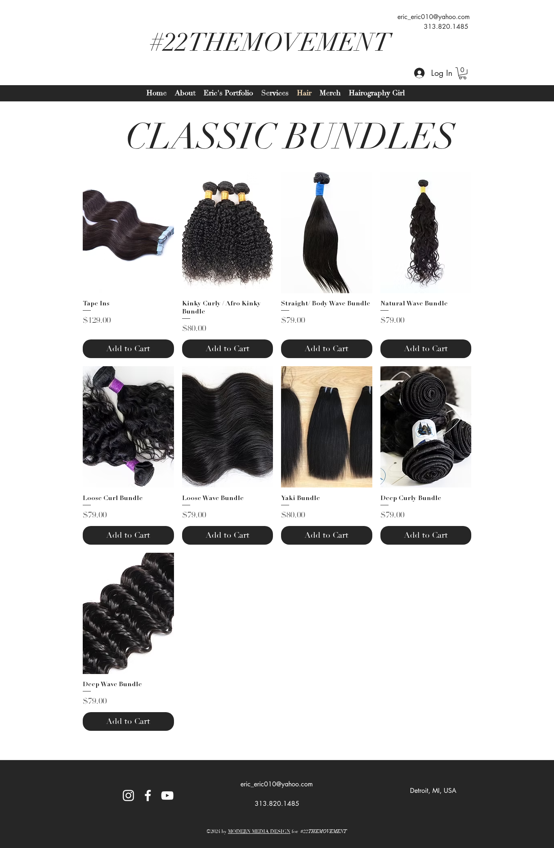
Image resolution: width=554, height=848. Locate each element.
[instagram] (128, 795)
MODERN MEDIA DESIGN (259, 832)
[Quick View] (128, 232)
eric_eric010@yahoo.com (433, 17)
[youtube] (167, 795)
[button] (462, 73)
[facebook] (147, 795)
